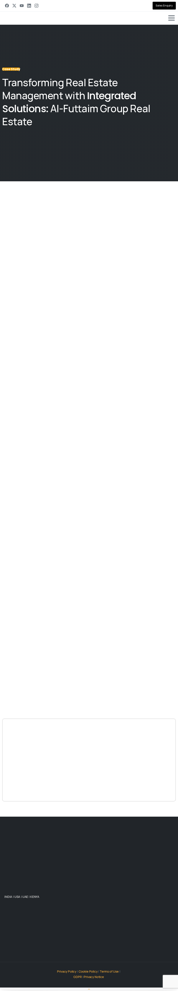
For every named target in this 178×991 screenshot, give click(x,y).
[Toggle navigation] (171, 18)
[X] (14, 6)
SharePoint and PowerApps (135, 592)
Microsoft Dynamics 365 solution (84, 449)
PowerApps (82, 679)
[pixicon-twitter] (17, 944)
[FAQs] (31, 915)
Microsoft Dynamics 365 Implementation (46, 443)
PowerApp (168, 471)
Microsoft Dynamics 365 (62, 570)
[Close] (129, 982)
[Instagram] (36, 6)
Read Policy (112, 987)
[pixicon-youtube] (43, 944)
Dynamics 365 (34, 679)
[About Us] (9, 915)
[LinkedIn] (29, 6)
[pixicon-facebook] (26, 944)
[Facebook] (7, 6)
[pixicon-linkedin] (8, 944)
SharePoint (125, 471)
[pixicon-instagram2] (34, 944)
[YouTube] (22, 6)
